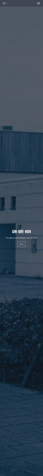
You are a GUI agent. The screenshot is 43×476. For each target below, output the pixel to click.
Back (21, 244)
